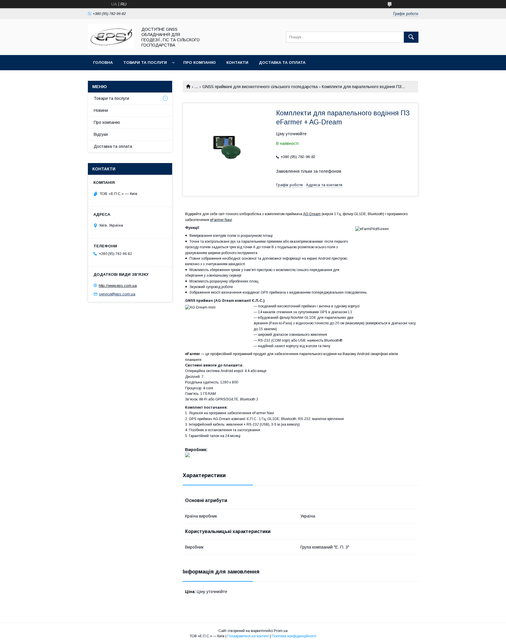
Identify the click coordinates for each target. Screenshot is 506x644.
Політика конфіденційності (294, 636)
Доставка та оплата (282, 62)
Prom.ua (281, 631)
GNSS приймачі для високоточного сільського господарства (260, 86)
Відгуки (101, 134)
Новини (101, 110)
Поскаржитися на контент (248, 636)
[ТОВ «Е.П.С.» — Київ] (111, 47)
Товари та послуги (145, 62)
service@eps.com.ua (117, 294)
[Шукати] (411, 37)
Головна (103, 62)
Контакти (237, 62)
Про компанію (199, 62)
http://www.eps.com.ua (118, 285)
